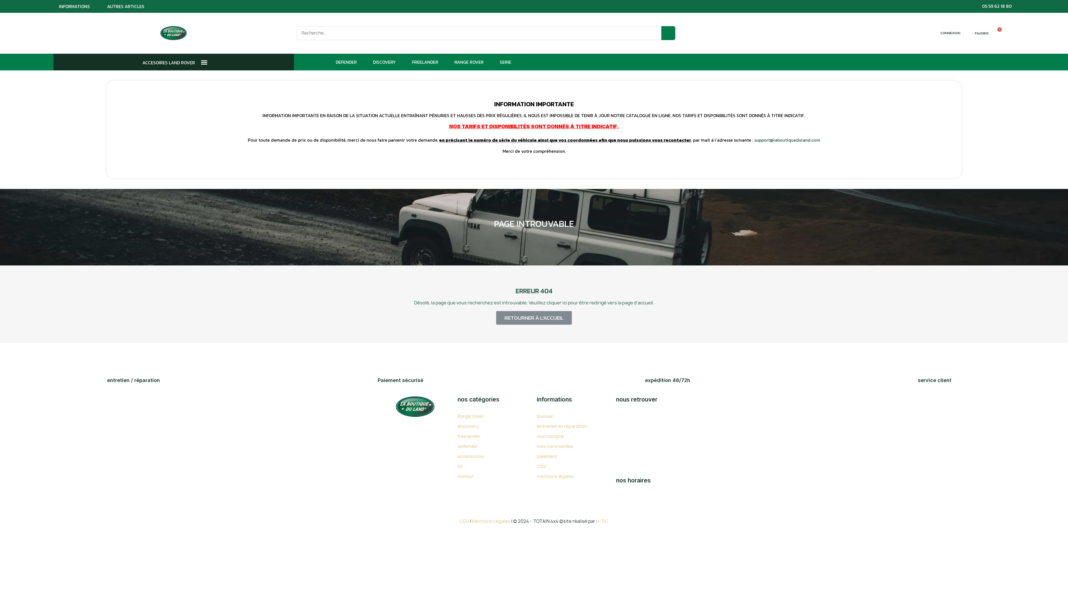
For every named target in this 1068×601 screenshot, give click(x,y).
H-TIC (602, 521)
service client (934, 380)
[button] (534, 318)
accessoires (471, 456)
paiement (547, 456)
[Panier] (997, 33)
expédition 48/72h (667, 380)
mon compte (550, 436)
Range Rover (469, 62)
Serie (505, 62)
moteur (466, 476)
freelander (469, 436)
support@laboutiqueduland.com (787, 140)
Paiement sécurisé (400, 380)
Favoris (982, 33)
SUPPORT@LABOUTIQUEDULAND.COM (680, 463)
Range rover (471, 416)
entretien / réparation (133, 380)
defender (468, 446)
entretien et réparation (562, 426)
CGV (541, 466)
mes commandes (555, 446)
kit (460, 466)
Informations (74, 6)
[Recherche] (668, 33)
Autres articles (125, 6)
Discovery (384, 62)
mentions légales (555, 476)
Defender (346, 62)
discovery (468, 426)
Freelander (425, 62)
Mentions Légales (491, 521)
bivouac (545, 416)
